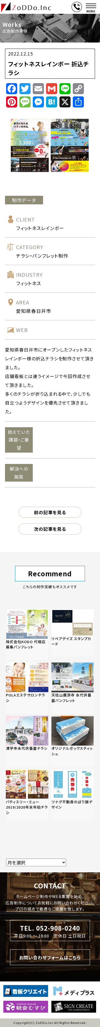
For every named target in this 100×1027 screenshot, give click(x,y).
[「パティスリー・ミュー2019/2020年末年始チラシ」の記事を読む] (27, 794)
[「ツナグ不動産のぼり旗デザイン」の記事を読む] (72, 794)
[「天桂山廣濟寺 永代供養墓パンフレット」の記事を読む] (72, 687)
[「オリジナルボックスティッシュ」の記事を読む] (72, 741)
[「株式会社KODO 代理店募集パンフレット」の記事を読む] (27, 634)
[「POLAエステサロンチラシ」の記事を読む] (27, 687)
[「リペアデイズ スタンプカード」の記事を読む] (72, 633)
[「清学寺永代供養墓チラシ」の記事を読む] (27, 741)
